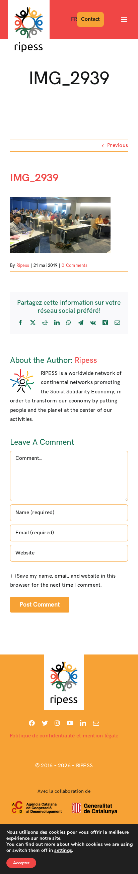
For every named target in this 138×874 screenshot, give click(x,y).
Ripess (22, 265)
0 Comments (74, 265)
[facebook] (32, 723)
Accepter (21, 863)
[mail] (96, 723)
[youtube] (70, 723)
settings (63, 850)
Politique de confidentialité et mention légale (64, 736)
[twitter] (45, 723)
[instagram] (57, 723)
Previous (117, 145)
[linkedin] (83, 723)
